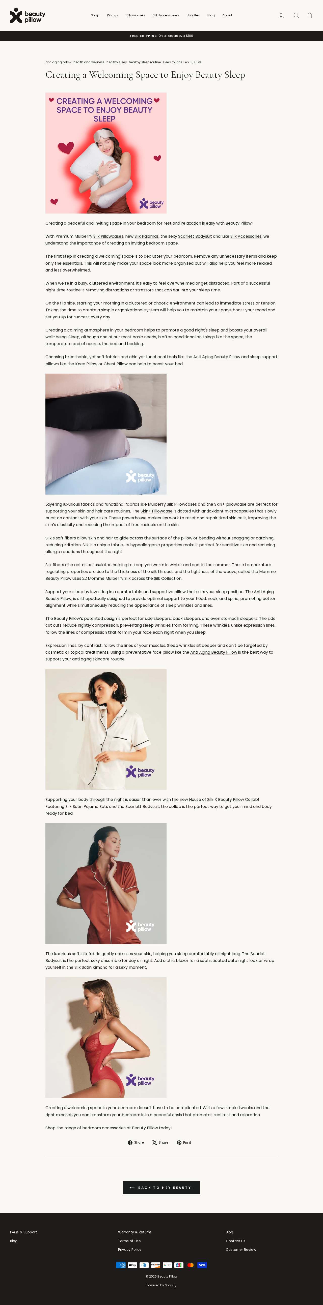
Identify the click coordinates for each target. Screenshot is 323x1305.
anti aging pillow (58, 62)
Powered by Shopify (161, 1285)
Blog (211, 15)
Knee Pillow (86, 364)
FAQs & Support (23, 1232)
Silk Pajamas (146, 236)
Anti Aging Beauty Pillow (216, 357)
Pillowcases (135, 15)
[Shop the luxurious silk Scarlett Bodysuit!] (161, 1037)
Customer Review (241, 1249)
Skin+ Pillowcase (157, 511)
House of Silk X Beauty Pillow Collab (223, 799)
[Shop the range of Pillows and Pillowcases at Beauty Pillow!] (161, 434)
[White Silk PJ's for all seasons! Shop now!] (161, 729)
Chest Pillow (116, 364)
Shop (95, 15)
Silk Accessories (166, 15)
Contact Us (235, 1241)
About (227, 15)
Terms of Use (129, 1241)
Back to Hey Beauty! (165, 1187)
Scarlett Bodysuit (195, 236)
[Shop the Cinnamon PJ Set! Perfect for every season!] (161, 883)
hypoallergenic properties (156, 545)
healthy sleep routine (145, 62)
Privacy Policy (129, 1249)
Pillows (112, 15)
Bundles (193, 15)
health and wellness (88, 62)
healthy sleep (116, 62)
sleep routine (172, 62)
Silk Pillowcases (108, 236)
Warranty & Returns (135, 1232)
